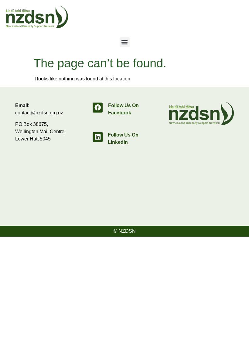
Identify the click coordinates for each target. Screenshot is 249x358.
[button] (125, 42)
